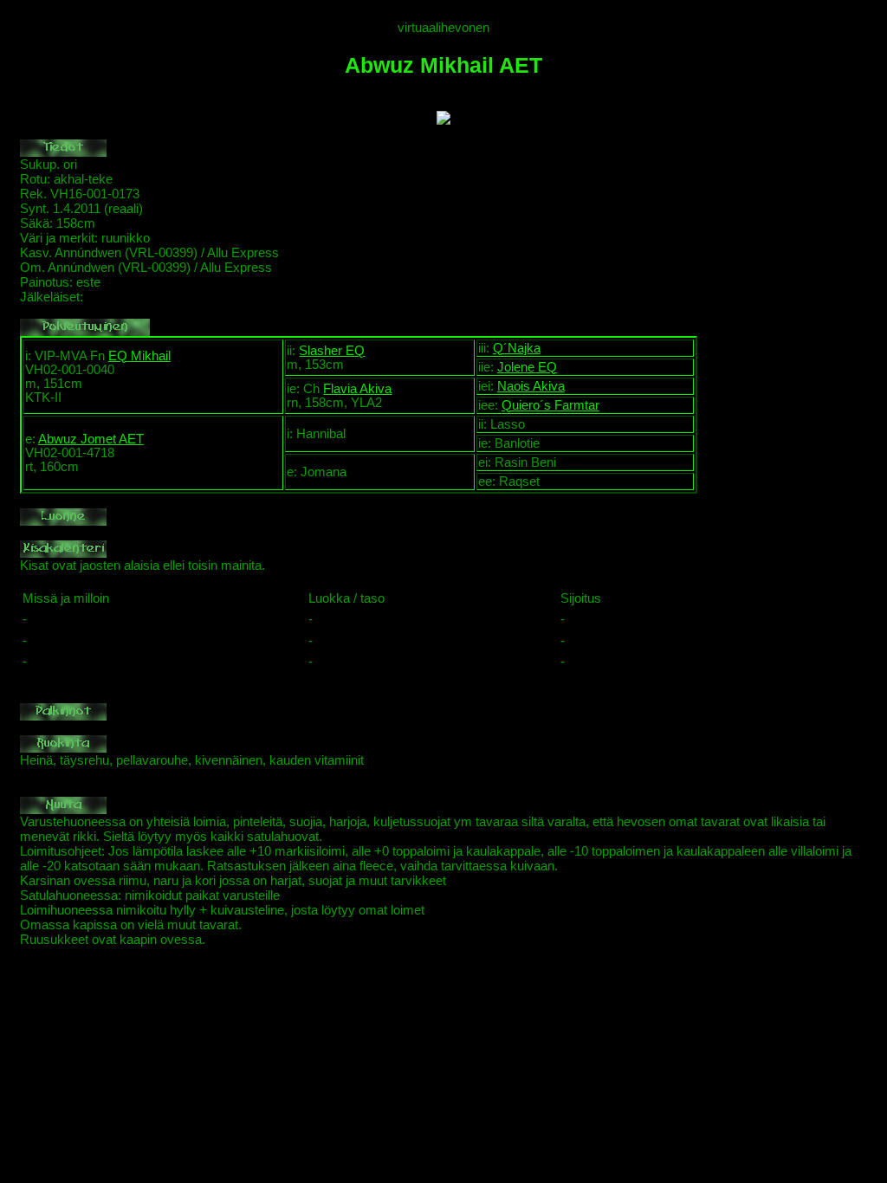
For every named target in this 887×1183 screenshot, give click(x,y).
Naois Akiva (531, 386)
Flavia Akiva (357, 389)
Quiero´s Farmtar (550, 405)
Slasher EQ (332, 351)
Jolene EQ (527, 367)
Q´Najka (517, 348)
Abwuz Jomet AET (91, 439)
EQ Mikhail (139, 356)
